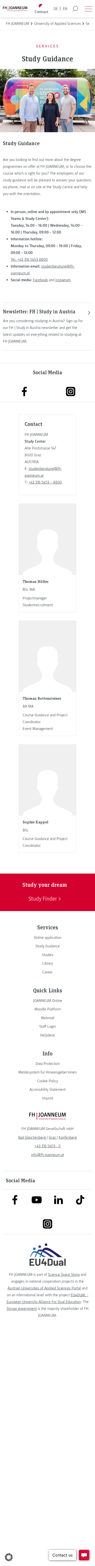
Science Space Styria (64, 1274)
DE (56, 8)
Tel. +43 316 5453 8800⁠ (29, 259)
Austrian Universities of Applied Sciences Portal (44, 1288)
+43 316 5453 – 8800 (45, 482)
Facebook (40, 280)
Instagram (63, 280)
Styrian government (22, 1308)
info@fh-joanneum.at (47, 1154)
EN (65, 8)
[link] (47, 937)
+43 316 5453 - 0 (48, 1146)
